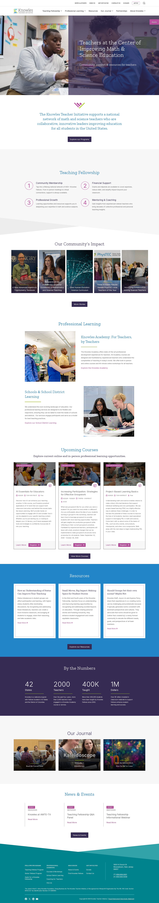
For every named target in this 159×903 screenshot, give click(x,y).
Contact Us (116, 3)
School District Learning (55, 875)
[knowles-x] (30, 899)
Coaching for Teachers (55, 879)
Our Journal (106, 11)
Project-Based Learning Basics (122, 491)
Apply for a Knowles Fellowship (32, 878)
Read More (21, 623)
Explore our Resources (80, 647)
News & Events (80, 3)
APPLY (136, 3)
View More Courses (79, 556)
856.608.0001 (121, 874)
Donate (126, 3)
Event (31, 807)
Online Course (68, 465)
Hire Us (92, 3)
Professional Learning (74, 11)
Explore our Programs (79, 139)
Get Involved (103, 3)
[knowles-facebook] (26, 899)
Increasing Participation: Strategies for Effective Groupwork (79, 493)
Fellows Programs (33, 865)
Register (33, 545)
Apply (154, 22)
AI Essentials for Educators (30, 491)
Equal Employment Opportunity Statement (121, 899)
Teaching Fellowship (51, 11)
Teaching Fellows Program (34, 870)
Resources (93, 11)
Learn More (21, 545)
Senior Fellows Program (33, 873)
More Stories (79, 304)
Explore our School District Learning (40, 423)
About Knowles (136, 11)
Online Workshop (24, 465)
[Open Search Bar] (144, 3)
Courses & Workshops (54, 872)
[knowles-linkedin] (33, 899)
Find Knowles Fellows (75, 873)
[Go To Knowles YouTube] (37, 899)
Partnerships (121, 11)
